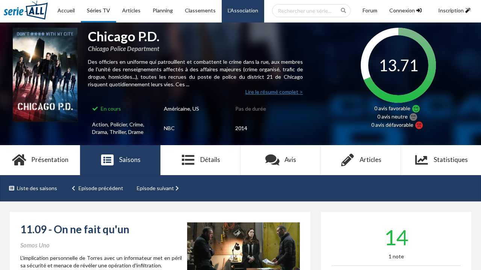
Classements (200, 10)
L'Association (243, 10)
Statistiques (451, 160)
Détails (210, 160)
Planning (163, 10)
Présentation (49, 160)
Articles (131, 10)
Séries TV (98, 10)
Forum (370, 10)
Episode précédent (101, 188)
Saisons (130, 160)
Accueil (66, 10)
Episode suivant (155, 188)
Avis (290, 160)
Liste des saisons (37, 188)
